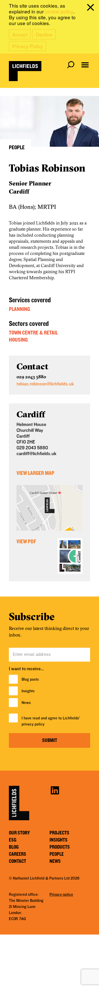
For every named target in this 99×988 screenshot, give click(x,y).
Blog (14, 847)
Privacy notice (61, 894)
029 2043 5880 (31, 377)
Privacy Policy (27, 46)
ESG (12, 840)
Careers (17, 854)
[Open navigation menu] (85, 65)
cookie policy (59, 11)
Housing (18, 340)
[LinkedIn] (55, 790)
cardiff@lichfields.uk (36, 453)
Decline (44, 34)
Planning (19, 309)
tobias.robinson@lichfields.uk (45, 384)
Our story (19, 832)
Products (60, 847)
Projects (59, 832)
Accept (19, 34)
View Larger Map (35, 473)
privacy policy (33, 724)
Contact (17, 861)
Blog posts (30, 679)
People (57, 854)
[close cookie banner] (91, 8)
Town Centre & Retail (33, 332)
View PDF (26, 541)
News (26, 703)
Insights (28, 691)
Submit (49, 740)
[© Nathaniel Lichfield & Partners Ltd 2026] (25, 71)
